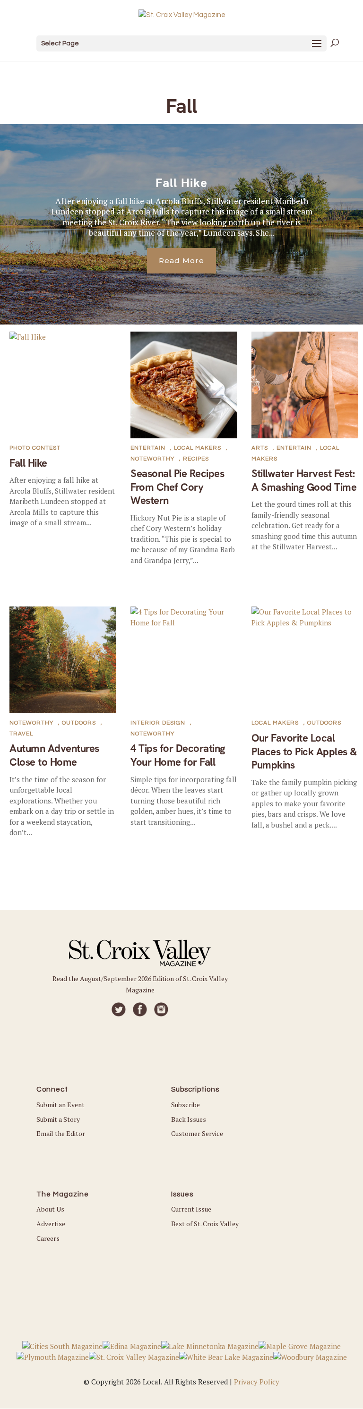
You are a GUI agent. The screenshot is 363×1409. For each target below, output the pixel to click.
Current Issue (191, 1208)
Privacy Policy (256, 1381)
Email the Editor (60, 1133)
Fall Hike (181, 183)
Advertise (50, 1223)
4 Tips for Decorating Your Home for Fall (177, 755)
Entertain (147, 448)
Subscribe (185, 1104)
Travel (21, 734)
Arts (259, 448)
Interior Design (157, 723)
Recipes (196, 459)
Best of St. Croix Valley (205, 1223)
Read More (181, 260)
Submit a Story (58, 1119)
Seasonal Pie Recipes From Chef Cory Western (177, 487)
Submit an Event (60, 1104)
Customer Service (197, 1133)
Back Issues (188, 1119)
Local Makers (197, 448)
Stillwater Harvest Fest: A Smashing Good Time (303, 480)
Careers (48, 1238)
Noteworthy (152, 459)
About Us (50, 1208)
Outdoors (79, 723)
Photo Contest (34, 448)
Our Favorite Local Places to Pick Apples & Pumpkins (304, 751)
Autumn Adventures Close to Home (54, 755)
